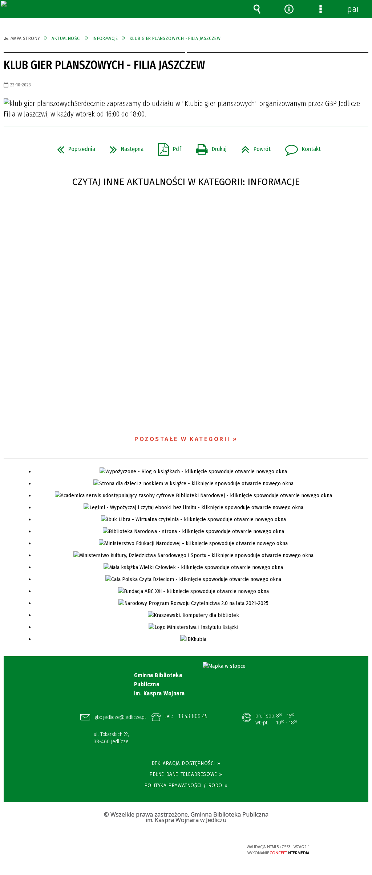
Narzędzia (288, 9)
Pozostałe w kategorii (182, 439)
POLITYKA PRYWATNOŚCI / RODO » (186, 785)
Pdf (166, 147)
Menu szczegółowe (320, 9)
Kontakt (300, 147)
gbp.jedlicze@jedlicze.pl (120, 717)
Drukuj (208, 147)
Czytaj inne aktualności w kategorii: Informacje (186, 182)
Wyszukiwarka (257, 9)
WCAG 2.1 (209, 849)
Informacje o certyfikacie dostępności (94, 851)
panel (352, 9)
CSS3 (186, 850)
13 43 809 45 (192, 716)
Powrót (253, 147)
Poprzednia (73, 147)
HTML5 (175, 850)
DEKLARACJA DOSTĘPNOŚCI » (186, 763)
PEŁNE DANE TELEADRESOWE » (186, 774)
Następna (123, 147)
